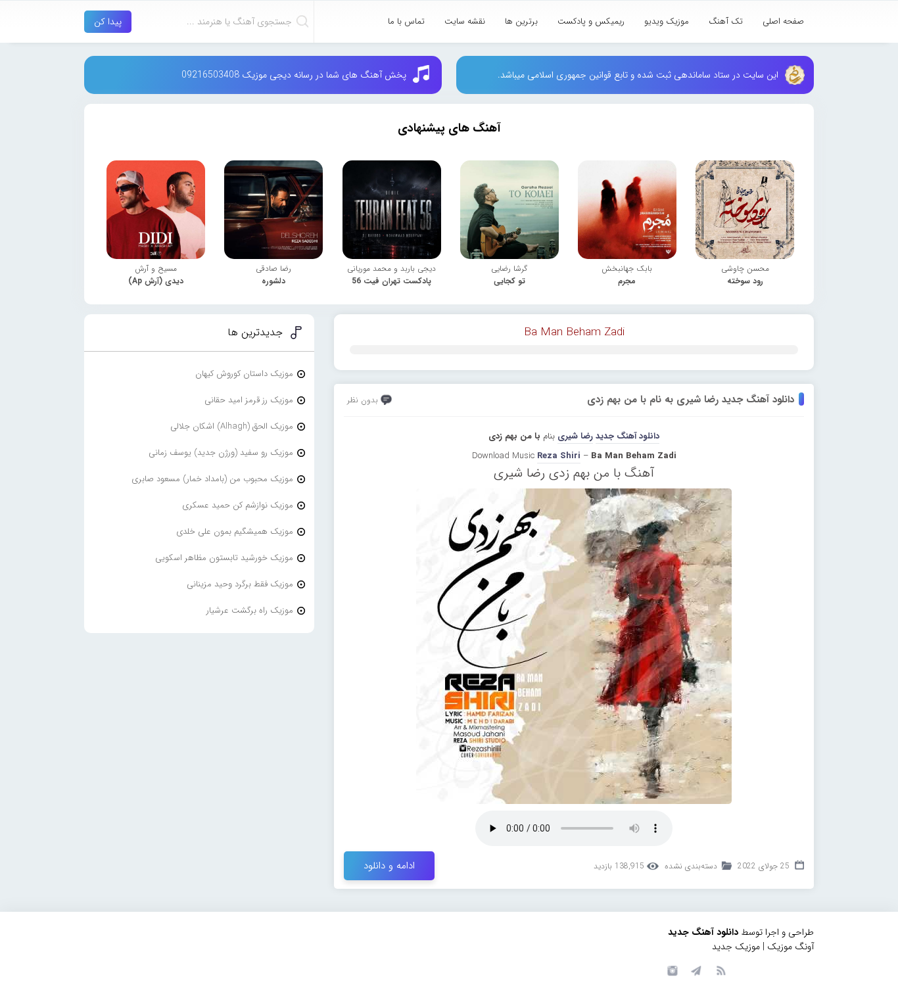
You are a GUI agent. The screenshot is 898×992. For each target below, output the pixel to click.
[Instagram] (670, 969)
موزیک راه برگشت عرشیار (249, 610)
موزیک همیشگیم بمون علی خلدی (234, 531)
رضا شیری (575, 436)
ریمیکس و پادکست (591, 21)
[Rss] (720, 969)
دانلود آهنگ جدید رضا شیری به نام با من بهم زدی (690, 400)
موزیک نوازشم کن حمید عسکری (237, 505)
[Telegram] (695, 969)
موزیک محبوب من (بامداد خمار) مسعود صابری (212, 479)
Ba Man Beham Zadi (574, 332)
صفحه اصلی (783, 21)
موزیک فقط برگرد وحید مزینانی (240, 584)
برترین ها (521, 21)
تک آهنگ (726, 21)
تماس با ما (406, 21)
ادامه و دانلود (389, 866)
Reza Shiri (558, 456)
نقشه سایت (464, 21)
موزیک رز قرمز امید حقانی (248, 400)
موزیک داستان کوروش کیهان (244, 374)
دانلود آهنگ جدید (627, 436)
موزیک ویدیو (666, 21)
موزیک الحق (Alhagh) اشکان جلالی (231, 426)
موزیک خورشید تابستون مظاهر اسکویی (224, 558)
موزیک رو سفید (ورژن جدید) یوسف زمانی (221, 453)
